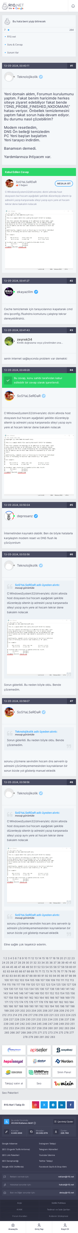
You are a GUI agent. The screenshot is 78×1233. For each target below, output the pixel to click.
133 (26, 988)
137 (47, 988)
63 (8, 971)
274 (55, 1032)
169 (67, 997)
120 (33, 984)
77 (62, 971)
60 (70, 967)
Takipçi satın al (14, 1083)
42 (74, 962)
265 (6, 1032)
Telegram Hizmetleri (48, 1149)
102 (16, 980)
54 (47, 967)
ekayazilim (25, 292)
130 (11, 988)
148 (31, 993)
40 (66, 962)
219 (40, 1015)
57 (58, 967)
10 (25, 958)
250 (67, 1023)
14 (39, 958)
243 (28, 1023)
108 (47, 980)
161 (26, 997)
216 (25, 1015)
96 (62, 975)
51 (35, 967)
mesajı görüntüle (24, 587)
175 (26, 1002)
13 (36, 958)
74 (51, 971)
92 (46, 975)
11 (29, 958)
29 (23, 962)
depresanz (25, 516)
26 (11, 962)
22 (69, 958)
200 (11, 1010)
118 (23, 984)
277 (71, 1032)
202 (22, 1010)
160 (21, 997)
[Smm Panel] (39, 1050)
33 (39, 962)
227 (11, 1019)
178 (41, 1002)
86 (23, 975)
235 (55, 1019)
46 (15, 967)
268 (23, 1032)
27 (15, 962)
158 (11, 997)
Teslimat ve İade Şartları (58, 1209)
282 (47, 1036)
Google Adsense (9, 1143)
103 (22, 980)
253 (11, 1028)
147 (26, 993)
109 (53, 980)
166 (52, 997)
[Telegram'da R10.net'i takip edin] (53, 1104)
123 (48, 984)
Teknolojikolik (27, 77)
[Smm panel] (39, 1072)
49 (27, 967)
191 (36, 1006)
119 (28, 984)
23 (73, 958)
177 (36, 1002)
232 (38, 1019)
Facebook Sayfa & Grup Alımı (53, 1166)
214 (15, 1015)
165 (47, 997)
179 (46, 1002)
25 (7, 962)
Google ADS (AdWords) (13, 1166)
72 (43, 971)
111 (62, 980)
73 (47, 971)
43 (3, 967)
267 (18, 1032)
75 (54, 971)
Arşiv (19, 1203)
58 (62, 967)
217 (30, 1015)
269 (29, 1032)
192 (41, 1006)
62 (4, 971)
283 (52, 1036)
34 (43, 962)
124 (53, 984)
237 (66, 1019)
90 (39, 975)
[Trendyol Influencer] (64, 1083)
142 (72, 988)
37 (54, 962)
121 (38, 984)
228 (16, 1019)
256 (28, 1028)
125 (58, 984)
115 (9, 984)
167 (57, 997)
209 (61, 1010)
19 (57, 958)
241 (17, 1023)
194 (52, 1006)
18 (54, 958)
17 (50, 958)
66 (20, 971)
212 (4, 1015)
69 (32, 971)
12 (32, 958)
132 (21, 988)
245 (39, 1023)
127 (69, 984)
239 (6, 1023)
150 (42, 993)
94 (54, 975)
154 (62, 993)
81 (3, 975)
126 (63, 984)
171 (6, 1002)
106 (37, 980)
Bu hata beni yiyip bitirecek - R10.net (13, 6)
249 (61, 1023)
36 (51, 962)
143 (5, 993)
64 (12, 971)
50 (31, 967)
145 (16, 993)
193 (46, 1006)
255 (22, 1028)
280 (36, 1036)
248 (55, 1023)
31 (31, 962)
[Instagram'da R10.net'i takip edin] (35, 1104)
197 (67, 1006)
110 (58, 980)
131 (16, 988)
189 (26, 1006)
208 (56, 1010)
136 (42, 988)
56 (55, 967)
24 (3, 962)
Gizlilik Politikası (59, 1203)
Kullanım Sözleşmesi (58, 1216)
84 (15, 975)
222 (56, 1015)
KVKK (19, 1209)
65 (16, 971)
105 (32, 980)
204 (33, 1010)
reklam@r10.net (66, 1176)
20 (61, 958)
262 (61, 1028)
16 (47, 958)
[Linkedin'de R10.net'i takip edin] (61, 1104)
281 (41, 1036)
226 (5, 1019)
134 (31, 988)
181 (56, 1002)
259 (44, 1028)
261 (56, 1028)
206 (45, 1010)
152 (52, 993)
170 (72, 997)
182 (61, 1002)
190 (31, 1006)
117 (18, 984)
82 (7, 975)
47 (19, 967)
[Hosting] (14, 1050)
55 (51, 967)
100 (6, 980)
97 (66, 975)
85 (19, 975)
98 (70, 975)
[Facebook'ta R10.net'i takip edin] (70, 1104)
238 (72, 1019)
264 (72, 1028)
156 (72, 993)
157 (6, 997)
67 (24, 971)
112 (67, 980)
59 (66, 967)
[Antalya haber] (14, 1072)
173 (16, 1002)
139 (57, 988)
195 (57, 1006)
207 (50, 1010)
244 (33, 1023)
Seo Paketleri (10, 1092)
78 (65, 971)
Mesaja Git (64, 183)
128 (74, 984)
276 (66, 1032)
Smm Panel (64, 1072)
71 (40, 971)
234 (50, 1019)
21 (65, 958)
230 (28, 1019)
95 (58, 975)
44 (7, 967)
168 (62, 997)
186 (11, 1006)
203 (28, 1010)
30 (27, 962)
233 (44, 1019)
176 (31, 1002)
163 (36, 997)
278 (25, 1036)
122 (43, 984)
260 (50, 1028)
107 (42, 980)
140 (62, 988)
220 (46, 1015)
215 (20, 1015)
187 (16, 1006)
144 (11, 993)
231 (33, 1019)
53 (43, 967)
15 (43, 958)
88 (31, 975)
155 (67, 993)
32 (35, 962)
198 (72, 1006)
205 (39, 1010)
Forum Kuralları (19, 1216)
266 (12, 1032)
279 (30, 1036)
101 (12, 980)
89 (35, 975)
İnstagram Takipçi (47, 1143)
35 (47, 962)
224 (68, 1015)
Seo (39, 1083)
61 (74, 967)
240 (11, 1023)
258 (39, 1028)
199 (6, 1010)
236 (61, 1019)
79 (69, 971)
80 (73, 971)
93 (50, 975)
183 (66, 1002)
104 (27, 980)
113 (72, 980)
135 (36, 988)
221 (51, 1015)
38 (58, 962)
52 (39, 967)
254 (17, 1028)
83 (11, 975)
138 (52, 988)
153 (57, 993)
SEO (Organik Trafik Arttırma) (16, 1149)
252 (5, 1028)
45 (11, 967)
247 (50, 1023)
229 (22, 1019)
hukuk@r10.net (66, 1184)
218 (35, 1015)
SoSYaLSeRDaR (26, 182)
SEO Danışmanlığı (10, 1161)
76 (58, 971)
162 (31, 997)
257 (33, 1028)
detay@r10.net (66, 1192)
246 (44, 1023)
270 (34, 1032)
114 (4, 984)
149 (36, 993)
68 (28, 971)
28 (19, 962)
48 (23, 967)
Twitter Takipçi (46, 1161)
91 (42, 975)
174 (21, 1002)
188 (21, 1006)
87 (27, 975)
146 (21, 993)
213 (9, 1015)
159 (16, 997)
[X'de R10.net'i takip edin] (44, 1104)
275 (61, 1032)
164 (41, 997)
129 (6, 988)
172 (11, 1002)
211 (72, 1010)
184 (71, 1002)
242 (22, 1023)
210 (67, 1010)
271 (40, 1032)
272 (45, 1032)
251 (72, 1023)
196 (62, 1006)
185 (5, 1006)
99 (74, 975)
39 (62, 962)
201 (17, 1010)
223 (62, 1015)
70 (36, 971)
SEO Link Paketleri (10, 1155)
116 (14, 984)
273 (50, 1032)
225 (73, 1015)
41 (70, 962)
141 (67, 988)
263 (66, 1028)
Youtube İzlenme (47, 1155)
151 (47, 993)
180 (51, 1002)
